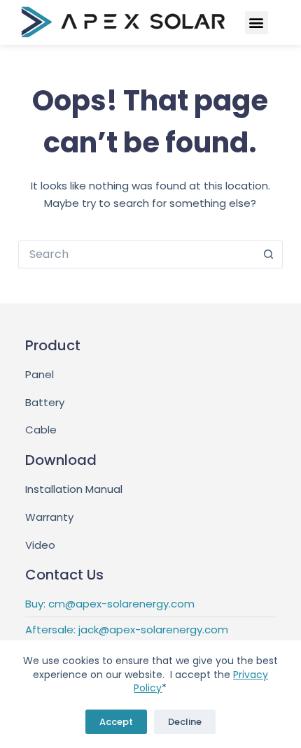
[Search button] (269, 254)
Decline (185, 721)
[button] (256, 22)
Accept (116, 721)
